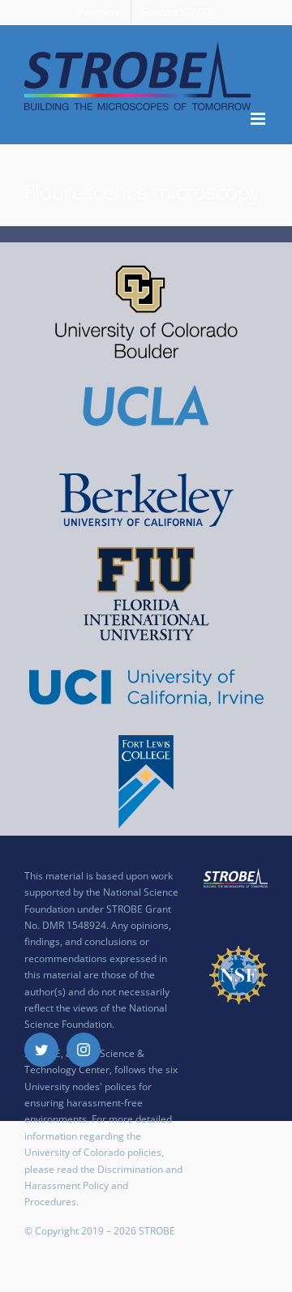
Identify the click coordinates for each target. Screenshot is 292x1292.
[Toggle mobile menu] (259, 118)
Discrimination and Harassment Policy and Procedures (103, 1185)
